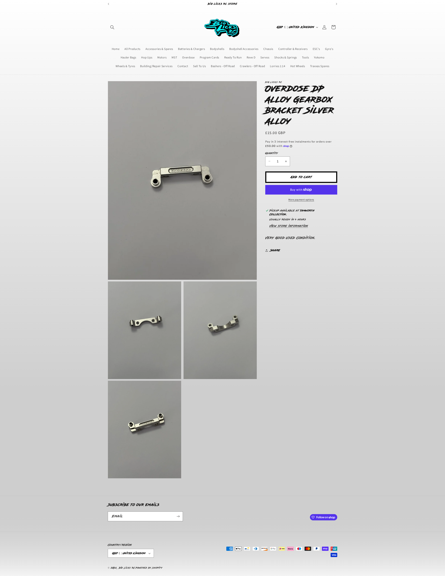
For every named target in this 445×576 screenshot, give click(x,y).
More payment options (301, 199)
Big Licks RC (127, 568)
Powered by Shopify (149, 568)
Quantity (271, 153)
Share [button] (275, 250)
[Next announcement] (336, 4)
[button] (112, 27)
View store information (288, 226)
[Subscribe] (178, 516)
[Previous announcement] (108, 4)
